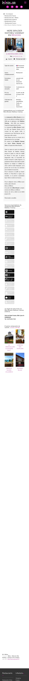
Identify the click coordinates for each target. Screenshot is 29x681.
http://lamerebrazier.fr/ (13, 659)
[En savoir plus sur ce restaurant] (9, 336)
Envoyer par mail (20, 59)
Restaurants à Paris (10, 21)
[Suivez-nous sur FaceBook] (7, 7)
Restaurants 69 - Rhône (11, 18)
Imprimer (10, 59)
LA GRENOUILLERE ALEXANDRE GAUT (9, 347)
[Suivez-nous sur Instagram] (16, 7)
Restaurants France (10, 16)
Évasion (18, 680)
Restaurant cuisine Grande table (20, 67)
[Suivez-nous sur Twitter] (12, 7)
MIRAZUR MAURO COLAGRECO (9, 370)
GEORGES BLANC (20, 369)
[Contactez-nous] (21, 7)
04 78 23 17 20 (17, 56)
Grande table (14, 327)
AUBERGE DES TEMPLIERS (20, 347)
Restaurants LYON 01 (11, 19)
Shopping (18, 678)
